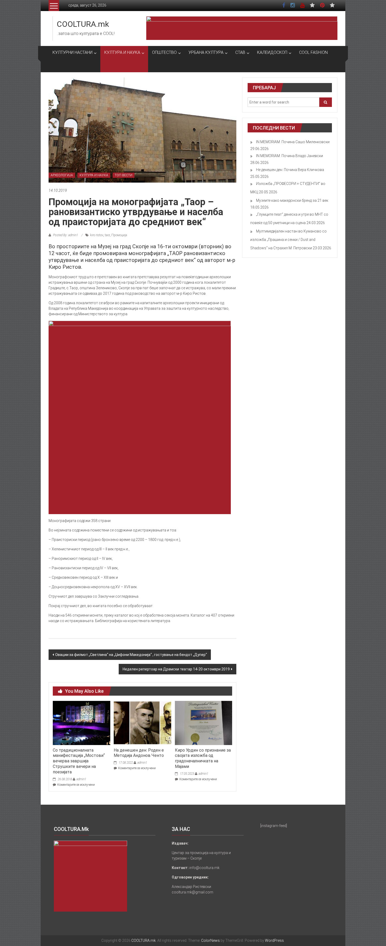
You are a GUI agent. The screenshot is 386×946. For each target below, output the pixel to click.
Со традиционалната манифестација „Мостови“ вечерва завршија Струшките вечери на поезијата (79, 761)
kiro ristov (96, 235)
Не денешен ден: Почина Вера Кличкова (290, 170)
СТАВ (240, 52)
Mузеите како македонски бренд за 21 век (292, 200)
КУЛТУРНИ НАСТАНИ (72, 52)
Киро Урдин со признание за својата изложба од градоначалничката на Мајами (203, 758)
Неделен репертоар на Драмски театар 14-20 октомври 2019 (176, 669)
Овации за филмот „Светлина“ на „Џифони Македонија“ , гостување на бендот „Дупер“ (131, 655)
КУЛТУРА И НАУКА (122, 52)
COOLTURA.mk (83, 24)
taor (107, 235)
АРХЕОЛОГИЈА (62, 175)
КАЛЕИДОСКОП (272, 52)
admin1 (81, 779)
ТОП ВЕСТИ (123, 175)
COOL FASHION (313, 52)
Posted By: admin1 (65, 235)
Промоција (119, 235)
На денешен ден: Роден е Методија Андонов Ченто (139, 753)
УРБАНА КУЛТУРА (206, 52)
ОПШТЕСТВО (164, 52)
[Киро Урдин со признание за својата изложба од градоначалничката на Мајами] (203, 723)
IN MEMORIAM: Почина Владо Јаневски (289, 156)
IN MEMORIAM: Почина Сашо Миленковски (293, 142)
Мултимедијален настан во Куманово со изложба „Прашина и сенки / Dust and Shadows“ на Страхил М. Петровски (288, 239)
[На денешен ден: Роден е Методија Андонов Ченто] (142, 723)
